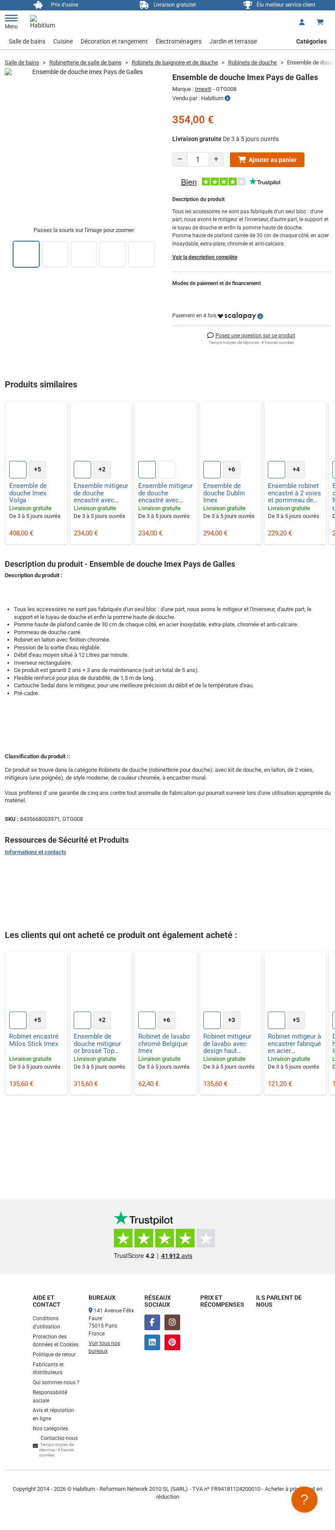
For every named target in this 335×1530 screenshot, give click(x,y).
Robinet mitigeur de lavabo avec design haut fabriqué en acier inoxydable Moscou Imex (227, 1044)
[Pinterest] (172, 1342)
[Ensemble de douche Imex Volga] (36, 432)
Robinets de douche (252, 62)
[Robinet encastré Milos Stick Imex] (36, 982)
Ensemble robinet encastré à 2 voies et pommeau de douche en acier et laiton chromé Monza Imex (294, 493)
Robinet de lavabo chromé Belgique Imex (164, 1044)
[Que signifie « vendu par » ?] (227, 98)
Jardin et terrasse (233, 41)
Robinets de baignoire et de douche (175, 62)
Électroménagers (179, 41)
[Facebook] (152, 1322)
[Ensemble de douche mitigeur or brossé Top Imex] (101, 982)
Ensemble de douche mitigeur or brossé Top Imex (97, 1044)
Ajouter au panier (273, 159)
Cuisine (63, 41)
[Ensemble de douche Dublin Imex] (230, 432)
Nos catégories (50, 1429)
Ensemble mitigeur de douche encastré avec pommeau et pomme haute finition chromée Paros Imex (165, 493)
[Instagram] (172, 1322)
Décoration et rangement (114, 41)
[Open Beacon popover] (304, 1499)
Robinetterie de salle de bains (85, 62)
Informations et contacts (35, 852)
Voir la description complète (204, 257)
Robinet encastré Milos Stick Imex (33, 1040)
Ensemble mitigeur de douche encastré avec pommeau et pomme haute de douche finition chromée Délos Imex (101, 493)
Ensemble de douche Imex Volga (28, 493)
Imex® (203, 89)
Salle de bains (27, 41)
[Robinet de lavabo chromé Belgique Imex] (165, 982)
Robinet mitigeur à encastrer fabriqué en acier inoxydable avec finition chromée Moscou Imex (294, 1044)
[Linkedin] (152, 1342)
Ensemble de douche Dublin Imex (224, 493)
